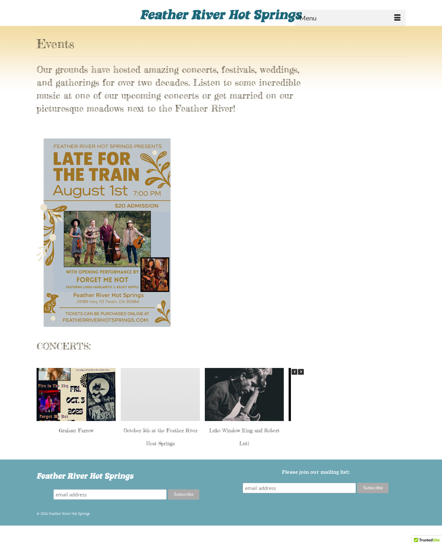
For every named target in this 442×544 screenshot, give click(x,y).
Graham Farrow (76, 430)
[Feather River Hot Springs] (221, 15)
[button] (301, 372)
